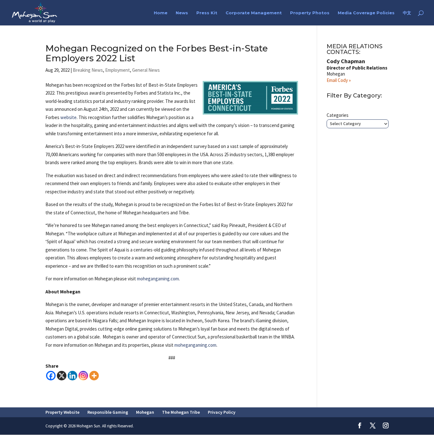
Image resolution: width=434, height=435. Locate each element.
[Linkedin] (72, 375)
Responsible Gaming (107, 412)
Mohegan (145, 412)
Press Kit (206, 12)
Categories (338, 115)
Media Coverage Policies (366, 12)
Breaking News (88, 70)
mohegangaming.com (158, 279)
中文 (407, 12)
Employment (117, 70)
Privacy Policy (221, 412)
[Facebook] (51, 375)
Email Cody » (339, 80)
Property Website (62, 412)
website (68, 117)
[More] (94, 375)
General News (146, 70)
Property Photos (309, 12)
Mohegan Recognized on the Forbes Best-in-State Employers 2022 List (156, 53)
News (182, 12)
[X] (61, 375)
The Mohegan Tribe (181, 412)
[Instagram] (83, 375)
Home (160, 12)
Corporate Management (254, 12)
